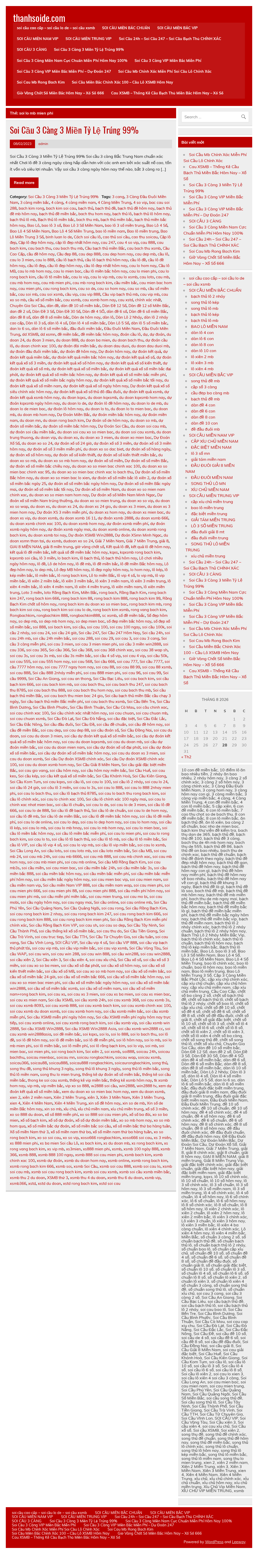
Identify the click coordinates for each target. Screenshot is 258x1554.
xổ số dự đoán (60, 1120)
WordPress (214, 1542)
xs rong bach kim (147, 1143)
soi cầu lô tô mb (105, 839)
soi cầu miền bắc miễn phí (106, 873)
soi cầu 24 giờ (64, 632)
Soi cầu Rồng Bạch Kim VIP (53, 925)
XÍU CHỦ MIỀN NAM (210, 489)
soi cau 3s (19, 655)
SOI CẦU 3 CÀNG (32, 49)
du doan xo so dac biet (103, 449)
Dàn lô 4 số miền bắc (87, 323)
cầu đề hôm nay (41, 254)
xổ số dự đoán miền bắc (96, 1120)
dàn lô (108, 317)
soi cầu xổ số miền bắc (144, 971)
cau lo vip (79, 277)
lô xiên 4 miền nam (56, 586)
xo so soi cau (49, 1137)
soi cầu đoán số (105, 730)
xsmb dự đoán (49, 1160)
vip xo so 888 (77, 1085)
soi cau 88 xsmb (156, 667)
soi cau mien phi (148, 885)
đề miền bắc (68, 334)
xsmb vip (152, 1177)
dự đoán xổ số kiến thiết (74, 454)
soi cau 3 (123, 638)
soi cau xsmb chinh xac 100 (146, 1005)
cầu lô (163, 254)
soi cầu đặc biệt (121, 718)
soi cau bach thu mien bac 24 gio (73, 695)
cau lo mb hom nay (34, 271)
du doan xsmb (44, 518)
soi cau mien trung (105, 896)
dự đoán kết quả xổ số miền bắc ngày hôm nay (51, 380)
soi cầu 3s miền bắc (74, 655)
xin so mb (52, 1109)
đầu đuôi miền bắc (86, 328)
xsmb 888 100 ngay (55, 1154)
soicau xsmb (149, 1057)
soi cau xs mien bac (152, 994)
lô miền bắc (45, 575)
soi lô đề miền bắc (65, 1040)
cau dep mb (145, 254)
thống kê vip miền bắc (89, 1080)
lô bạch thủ (89, 558)
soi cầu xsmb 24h (90, 1000)
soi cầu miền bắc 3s (134, 867)
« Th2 (186, 756)
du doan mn (30, 420)
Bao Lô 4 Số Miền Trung (72, 231)
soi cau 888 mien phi (101, 672)
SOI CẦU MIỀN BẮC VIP (177, 28)
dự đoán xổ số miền (105, 460)
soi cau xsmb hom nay (81, 1011)
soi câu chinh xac (151, 707)
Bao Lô (33, 225)
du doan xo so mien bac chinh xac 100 (106, 466)
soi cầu (78, 627)
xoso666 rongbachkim (100, 1137)
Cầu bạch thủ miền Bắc (105, 248)
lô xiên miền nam (127, 586)
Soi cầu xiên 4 (75, 959)
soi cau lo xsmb (151, 845)
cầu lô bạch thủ (69, 259)
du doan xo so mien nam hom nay (59, 494)
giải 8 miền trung (58, 546)
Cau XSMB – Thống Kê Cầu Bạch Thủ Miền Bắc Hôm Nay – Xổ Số (167, 93)
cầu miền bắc (125, 282)
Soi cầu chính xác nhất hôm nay (79, 713)
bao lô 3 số (51, 225)
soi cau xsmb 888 (61, 1005)
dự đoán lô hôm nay (65, 408)
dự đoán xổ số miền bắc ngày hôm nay (82, 483)
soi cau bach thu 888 (46, 690)
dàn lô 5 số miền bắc (149, 323)
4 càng (57, 202)
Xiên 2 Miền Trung (69, 1097)
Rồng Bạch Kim (132, 592)
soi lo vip (135, 1045)
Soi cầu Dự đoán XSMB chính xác (74, 758)
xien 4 (15, 1103)
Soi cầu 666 (104, 661)
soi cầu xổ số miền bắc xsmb (52, 988)
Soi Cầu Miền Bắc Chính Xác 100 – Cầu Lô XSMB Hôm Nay (122, 82)
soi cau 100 (97, 627)
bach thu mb (87, 219)
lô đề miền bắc (105, 563)
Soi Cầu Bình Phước (50, 707)
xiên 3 (92, 1097)
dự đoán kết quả (146, 351)
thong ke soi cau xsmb (48, 1080)
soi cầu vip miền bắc (77, 948)
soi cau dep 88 (76, 730)
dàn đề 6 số (117, 311)
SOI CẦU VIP (66, 942)
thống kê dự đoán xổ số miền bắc (111, 1074)
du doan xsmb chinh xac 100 (35, 523)
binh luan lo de (59, 237)
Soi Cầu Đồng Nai (136, 730)
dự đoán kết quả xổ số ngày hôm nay (95, 386)
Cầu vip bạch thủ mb (120, 294)
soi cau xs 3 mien (82, 994)
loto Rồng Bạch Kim (61, 592)
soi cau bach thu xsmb (105, 701)
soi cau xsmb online (36, 1022)
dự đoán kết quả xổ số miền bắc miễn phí (130, 374)
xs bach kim (90, 1143)
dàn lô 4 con (202, 332)
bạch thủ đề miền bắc (57, 213)
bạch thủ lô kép (205, 314)
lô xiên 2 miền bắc (43, 581)
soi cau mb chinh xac (131, 856)
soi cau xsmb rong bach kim (81, 1022)
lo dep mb (43, 569)
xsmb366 (18, 1183)
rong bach (108, 592)
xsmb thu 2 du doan (27, 1177)
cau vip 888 (90, 294)
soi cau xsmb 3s (155, 1000)
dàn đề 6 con (203, 410)
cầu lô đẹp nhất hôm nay (105, 265)
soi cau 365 (36, 650)
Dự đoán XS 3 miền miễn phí (62, 512)
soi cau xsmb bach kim (99, 1005)
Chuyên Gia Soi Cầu (27, 305)
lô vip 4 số (126, 575)
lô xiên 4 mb (202, 368)
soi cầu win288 (124, 954)
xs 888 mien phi (24, 1143)
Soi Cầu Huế (139, 770)
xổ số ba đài (139, 1114)
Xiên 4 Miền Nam (37, 1103)
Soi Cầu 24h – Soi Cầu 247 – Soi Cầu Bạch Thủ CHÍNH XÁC (170, 38)
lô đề (41, 563)
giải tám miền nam (208, 459)
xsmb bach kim (137, 1154)
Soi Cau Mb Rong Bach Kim (41, 82)
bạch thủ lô (122, 213)
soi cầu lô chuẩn (69, 804)
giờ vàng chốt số (89, 546)
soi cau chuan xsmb (27, 718)
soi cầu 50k (157, 655)
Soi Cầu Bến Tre (141, 701)
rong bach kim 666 (42, 598)
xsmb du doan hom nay (85, 1160)
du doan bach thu (127, 340)
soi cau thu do (109, 931)
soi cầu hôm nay (64, 770)
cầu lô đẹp (36, 265)
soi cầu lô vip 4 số (45, 845)
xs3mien (73, 1149)
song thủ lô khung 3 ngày (97, 1068)
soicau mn (65, 1057)
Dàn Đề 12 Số (114, 305)
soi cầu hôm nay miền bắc (103, 770)
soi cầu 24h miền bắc (51, 638)
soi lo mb (152, 1040)
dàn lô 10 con (203, 350)
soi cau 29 (104, 638)
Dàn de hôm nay (86, 317)
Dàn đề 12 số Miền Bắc (148, 305)
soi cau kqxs (54, 781)
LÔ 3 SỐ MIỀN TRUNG (212, 525)
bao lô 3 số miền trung (124, 225)
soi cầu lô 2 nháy (128, 781)
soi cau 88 (105, 667)
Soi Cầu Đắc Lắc (151, 718)
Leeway (238, 1542)
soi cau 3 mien (60, 644)
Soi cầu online (106, 902)
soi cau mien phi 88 (59, 890)
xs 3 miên (162, 1137)
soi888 (128, 1051)
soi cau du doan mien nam (61, 747)
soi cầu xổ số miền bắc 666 (81, 976)
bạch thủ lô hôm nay (152, 213)
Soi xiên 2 (93, 1051)
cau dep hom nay (118, 254)
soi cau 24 (40, 632)
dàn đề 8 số (20, 317)
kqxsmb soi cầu (23, 558)
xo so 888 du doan (26, 1114)
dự (145, 334)
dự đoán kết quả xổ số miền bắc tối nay (128, 380)
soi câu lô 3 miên (56, 787)
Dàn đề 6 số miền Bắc (148, 311)
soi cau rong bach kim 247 (87, 914)
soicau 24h (146, 1051)
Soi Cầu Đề (84, 724)
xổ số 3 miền (156, 1109)
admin (43, 143)
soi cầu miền (33, 867)
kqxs (114, 552)
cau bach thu (39, 248)
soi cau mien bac (61, 867)
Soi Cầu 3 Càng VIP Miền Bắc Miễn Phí (168, 60)
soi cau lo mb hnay (65, 827)
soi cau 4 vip (134, 655)
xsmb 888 (27, 1154)
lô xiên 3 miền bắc (77, 581)
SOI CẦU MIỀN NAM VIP (37, 38)
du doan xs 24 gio (95, 506)
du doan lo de (74, 403)
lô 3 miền (47, 558)
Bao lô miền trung (142, 231)
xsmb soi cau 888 (115, 1166)
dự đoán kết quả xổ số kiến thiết (133, 363)
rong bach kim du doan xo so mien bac (92, 604)
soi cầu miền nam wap (112, 885)
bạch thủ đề (105, 208)
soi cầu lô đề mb (24, 816)
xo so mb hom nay (135, 1120)
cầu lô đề (138, 259)
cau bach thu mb (68, 248)
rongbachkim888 (85, 615)
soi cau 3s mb (42, 655)
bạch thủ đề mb (205, 398)
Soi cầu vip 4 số (93, 942)
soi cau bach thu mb (133, 690)
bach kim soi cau (61, 208)
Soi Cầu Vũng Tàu (144, 948)
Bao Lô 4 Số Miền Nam (30, 231)
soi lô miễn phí (75, 1045)
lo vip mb (145, 575)
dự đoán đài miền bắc (77, 346)
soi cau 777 (127, 661)
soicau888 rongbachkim (91, 1062)
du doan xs (40, 506)
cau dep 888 (90, 254)
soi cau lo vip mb (78, 845)
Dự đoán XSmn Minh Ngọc (138, 535)
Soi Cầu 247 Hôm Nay (120, 632)
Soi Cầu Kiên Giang (149, 776)
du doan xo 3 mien (96, 437)
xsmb (116, 1149)
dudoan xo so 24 (78, 541)
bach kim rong (31, 208)
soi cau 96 (131, 672)
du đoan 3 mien (40, 340)
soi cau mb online (80, 862)
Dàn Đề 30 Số (68, 311)
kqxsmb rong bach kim (140, 552)
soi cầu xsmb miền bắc (123, 1011)
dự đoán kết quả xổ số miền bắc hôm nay (56, 374)
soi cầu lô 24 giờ (24, 787)
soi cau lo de (97, 804)
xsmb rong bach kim (149, 1160)
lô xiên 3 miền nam (111, 581)
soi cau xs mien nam (28, 1000)
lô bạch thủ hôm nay (119, 558)
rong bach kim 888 (110, 598)
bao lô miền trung (207, 507)
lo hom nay (140, 569)
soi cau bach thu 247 (124, 684)
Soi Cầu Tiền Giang (140, 931)
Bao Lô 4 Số (156, 225)
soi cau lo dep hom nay (100, 822)
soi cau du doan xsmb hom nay (46, 764)
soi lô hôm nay (129, 1040)
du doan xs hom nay (107, 512)
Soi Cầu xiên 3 (48, 959)
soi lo (104, 1034)
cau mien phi (29, 288)
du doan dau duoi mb (150, 346)
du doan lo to (97, 408)
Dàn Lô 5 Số (118, 323)
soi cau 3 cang (146, 638)
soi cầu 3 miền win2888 (140, 644)
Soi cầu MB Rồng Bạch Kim (122, 862)
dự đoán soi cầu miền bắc (32, 432)
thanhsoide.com (39, 18)
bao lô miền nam (110, 231)
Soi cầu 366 (59, 650)
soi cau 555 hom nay (51, 661)
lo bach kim (67, 558)
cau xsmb (71, 299)
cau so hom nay (111, 288)
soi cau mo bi (135, 896)
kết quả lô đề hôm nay (150, 546)
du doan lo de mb (146, 403)
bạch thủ (85, 208)
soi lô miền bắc (47, 1045)
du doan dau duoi (113, 346)
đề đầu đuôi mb (205, 429)
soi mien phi (38, 1051)
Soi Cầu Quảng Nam (44, 908)
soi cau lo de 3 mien (128, 804)
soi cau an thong (76, 678)
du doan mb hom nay (36, 414)
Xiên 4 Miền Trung (70, 1103)
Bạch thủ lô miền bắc (56, 219)
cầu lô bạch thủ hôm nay (106, 259)
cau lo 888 (45, 259)
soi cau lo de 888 (34, 810)
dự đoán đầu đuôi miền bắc (34, 351)
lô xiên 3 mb (202, 362)
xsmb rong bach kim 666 (32, 1166)
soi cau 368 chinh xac (113, 650)
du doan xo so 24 (37, 443)
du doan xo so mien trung (97, 500)
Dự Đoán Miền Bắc (73, 414)
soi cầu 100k (153, 627)
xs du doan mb (116, 1143)
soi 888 (39, 627)
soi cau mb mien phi (45, 862)
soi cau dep (51, 730)
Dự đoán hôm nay (114, 351)
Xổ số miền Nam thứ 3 (29, 1131)
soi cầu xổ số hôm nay (120, 965)
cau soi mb (28, 294)
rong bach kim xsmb (111, 609)
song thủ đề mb (205, 380)
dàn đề (53, 305)
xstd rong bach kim (80, 1183)
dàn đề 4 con (203, 404)
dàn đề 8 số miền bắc (51, 317)
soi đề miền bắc (67, 1034)
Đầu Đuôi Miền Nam (122, 328)
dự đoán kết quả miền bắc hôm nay (83, 357)
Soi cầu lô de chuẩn (108, 810)
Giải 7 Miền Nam (109, 541)
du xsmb (53, 541)
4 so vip (140, 202)
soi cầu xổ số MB (59, 971)
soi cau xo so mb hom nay (99, 971)
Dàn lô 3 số (36, 323)
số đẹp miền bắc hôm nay (129, 621)
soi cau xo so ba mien (39, 965)
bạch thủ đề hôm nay (136, 208)
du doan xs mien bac (145, 512)
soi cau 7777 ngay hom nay (69, 667)
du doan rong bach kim (63, 420)
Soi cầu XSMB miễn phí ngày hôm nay (60, 1017)
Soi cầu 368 (82, 650)
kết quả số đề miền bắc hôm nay (79, 552)
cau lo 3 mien (22, 259)
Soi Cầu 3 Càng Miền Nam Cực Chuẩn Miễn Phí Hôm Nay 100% (72, 60)
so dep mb (27, 621)
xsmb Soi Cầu (86, 1166)
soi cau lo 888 (110, 787)
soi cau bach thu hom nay (90, 690)
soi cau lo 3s (84, 787)
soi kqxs (90, 1034)
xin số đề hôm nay (104, 1103)
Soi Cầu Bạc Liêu (107, 678)
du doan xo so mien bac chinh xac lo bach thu (92, 472)
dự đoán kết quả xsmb (142, 391)
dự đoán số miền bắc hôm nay (69, 426)
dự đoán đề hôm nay (78, 351)
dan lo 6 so (19, 328)
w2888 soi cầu (104, 1085)
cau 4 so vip (128, 242)
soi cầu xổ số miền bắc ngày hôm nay (95, 982)
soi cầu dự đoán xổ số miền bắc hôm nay (74, 753)
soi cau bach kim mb (54, 684)
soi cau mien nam (145, 879)
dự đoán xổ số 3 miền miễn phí (54, 449)
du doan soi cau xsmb (134, 432)
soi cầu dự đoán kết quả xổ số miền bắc (99, 736)
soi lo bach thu (143, 1034)
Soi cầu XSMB (60, 1000)
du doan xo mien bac (133, 437)
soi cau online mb (136, 902)
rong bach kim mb (145, 604)
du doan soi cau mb (148, 426)
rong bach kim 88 (76, 598)
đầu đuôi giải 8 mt (207, 531)
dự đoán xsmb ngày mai (69, 529)
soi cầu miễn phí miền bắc (64, 896)
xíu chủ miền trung (127, 1109)
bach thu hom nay (94, 213)
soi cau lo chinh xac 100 (62, 799)
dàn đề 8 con (203, 417)
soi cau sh (88, 925)
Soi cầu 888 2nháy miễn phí (57, 672)
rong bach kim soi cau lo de (66, 609)
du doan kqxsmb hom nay (142, 397)
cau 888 (148, 242)
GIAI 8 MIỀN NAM (25, 546)
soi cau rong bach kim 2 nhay (36, 914)
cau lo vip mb (102, 277)
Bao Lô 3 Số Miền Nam (83, 225)
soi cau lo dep (66, 822)
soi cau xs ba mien (116, 994)
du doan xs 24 (64, 506)
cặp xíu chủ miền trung (212, 501)
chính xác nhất (148, 299)
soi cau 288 (82, 638)
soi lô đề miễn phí (98, 1040)
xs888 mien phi (96, 1149)
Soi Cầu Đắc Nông (26, 724)
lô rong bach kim (72, 575)
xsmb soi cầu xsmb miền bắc (144, 1171)
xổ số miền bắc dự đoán (48, 1126)
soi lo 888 (119, 1034)
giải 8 (164, 541)
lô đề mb (83, 563)
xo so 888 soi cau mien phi (103, 1114)
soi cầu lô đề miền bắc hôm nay (110, 816)
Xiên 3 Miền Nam (115, 1097)
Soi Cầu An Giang (43, 678)
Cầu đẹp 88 (67, 254)
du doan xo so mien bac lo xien (62, 477)
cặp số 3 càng (204, 386)
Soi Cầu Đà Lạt (60, 718)
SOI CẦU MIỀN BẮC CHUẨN (126, 28)
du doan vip (45, 437)
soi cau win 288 (65, 954)
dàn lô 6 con (202, 338)
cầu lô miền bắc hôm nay (105, 271)
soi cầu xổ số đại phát (80, 965)
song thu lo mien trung (60, 1074)
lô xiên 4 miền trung (92, 586)
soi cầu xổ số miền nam (100, 988)
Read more (24, 182)
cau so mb (136, 288)
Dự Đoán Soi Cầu (113, 426)
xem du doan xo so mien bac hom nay (95, 1091)
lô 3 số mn (200, 453)
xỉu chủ (69, 1109)
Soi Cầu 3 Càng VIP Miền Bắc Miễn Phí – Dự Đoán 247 (64, 71)
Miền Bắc (89, 592)
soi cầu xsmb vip (122, 1022)
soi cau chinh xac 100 (29, 713)
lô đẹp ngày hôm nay (109, 569)
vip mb (33, 1085)
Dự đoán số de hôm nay (107, 420)
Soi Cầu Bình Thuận (87, 707)
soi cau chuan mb (151, 713)
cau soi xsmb (51, 294)
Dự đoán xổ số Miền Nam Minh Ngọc (123, 494)
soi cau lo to (39, 839)
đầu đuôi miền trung (209, 537)
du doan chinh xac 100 (35, 346)
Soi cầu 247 (89, 632)
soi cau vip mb (45, 948)
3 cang (118, 196)
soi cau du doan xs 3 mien (135, 753)
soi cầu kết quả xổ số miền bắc (67, 776)
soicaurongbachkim (132, 1062)
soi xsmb (112, 1051)
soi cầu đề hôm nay (145, 724)
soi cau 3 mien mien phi (96, 644)
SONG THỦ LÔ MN (208, 483)
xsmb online (118, 1160)
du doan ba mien (95, 340)
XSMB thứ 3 (57, 1177)
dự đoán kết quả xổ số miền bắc (79, 368)
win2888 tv (146, 1085)
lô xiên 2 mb (202, 356)
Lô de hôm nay (61, 563)
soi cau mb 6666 (67, 856)
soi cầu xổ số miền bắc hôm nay (135, 976)
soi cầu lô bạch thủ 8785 (74, 793)
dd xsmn (47, 334)
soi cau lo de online (34, 822)
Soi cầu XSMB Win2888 (42, 1028)
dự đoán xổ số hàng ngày (147, 449)
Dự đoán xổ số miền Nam (97, 489)
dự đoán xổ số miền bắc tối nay (45, 489)
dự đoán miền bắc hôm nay (116, 414)
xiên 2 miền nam (36, 1097)
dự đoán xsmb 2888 (115, 518)
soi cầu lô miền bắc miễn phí (81, 833)
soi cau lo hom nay (140, 822)
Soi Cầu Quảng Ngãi (81, 908)
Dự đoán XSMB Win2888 (90, 535)
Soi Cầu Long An (24, 850)
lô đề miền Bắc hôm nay (141, 563)
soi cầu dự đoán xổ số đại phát (114, 747)
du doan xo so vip (137, 500)
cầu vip (71, 294)
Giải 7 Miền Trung (141, 541)
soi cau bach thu (89, 684)
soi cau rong (112, 908)
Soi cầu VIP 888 (123, 942)
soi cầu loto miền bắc (111, 850)
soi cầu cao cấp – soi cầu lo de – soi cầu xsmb (56, 28)
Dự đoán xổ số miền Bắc (146, 460)
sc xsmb (109, 615)
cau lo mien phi (142, 271)
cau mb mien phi (56, 282)
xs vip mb (55, 1149)
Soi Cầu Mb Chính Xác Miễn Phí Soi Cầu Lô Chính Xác (164, 71)
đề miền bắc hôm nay (99, 334)
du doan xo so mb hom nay (62, 460)
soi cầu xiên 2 (22, 959)
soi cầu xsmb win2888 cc (140, 1028)
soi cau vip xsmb (112, 948)
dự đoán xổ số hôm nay (30, 454)
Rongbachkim (22, 615)
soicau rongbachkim (95, 1057)
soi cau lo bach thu (34, 793)
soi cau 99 (152, 672)
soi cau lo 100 (98, 781)
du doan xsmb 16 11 (77, 518)
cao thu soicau (145, 237)
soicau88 (38, 1062)
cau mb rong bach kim (92, 282)
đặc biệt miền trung (209, 513)
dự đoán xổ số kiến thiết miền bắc (126, 454)
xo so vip (71, 1137)
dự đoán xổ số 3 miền (113, 443)
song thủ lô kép (205, 302)
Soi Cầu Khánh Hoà (113, 776)
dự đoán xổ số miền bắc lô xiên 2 (120, 477)
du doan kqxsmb (102, 397)
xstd (32, 1183)
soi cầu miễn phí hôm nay (140, 890)
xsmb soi (64, 1166)
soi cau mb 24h (36, 856)
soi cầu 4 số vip (107, 655)
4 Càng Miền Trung (114, 202)
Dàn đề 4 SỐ (93, 311)
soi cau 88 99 (128, 667)
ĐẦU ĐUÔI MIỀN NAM (212, 477)
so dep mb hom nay (56, 621)
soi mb (151, 1045)
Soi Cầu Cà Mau (120, 707)
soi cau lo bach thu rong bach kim (128, 793)
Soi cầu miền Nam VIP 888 (66, 885)
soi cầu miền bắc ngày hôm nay (61, 879)
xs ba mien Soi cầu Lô (59, 1143)
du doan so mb (143, 420)
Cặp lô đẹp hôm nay (35, 242)
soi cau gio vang (33, 770)
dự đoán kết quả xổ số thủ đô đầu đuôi (87, 391)
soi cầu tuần (142, 936)
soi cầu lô (75, 781)
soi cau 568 (82, 661)
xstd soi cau (109, 1183)
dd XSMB (30, 334)
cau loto (147, 277)
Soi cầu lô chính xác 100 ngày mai (116, 799)
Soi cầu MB (142, 850)
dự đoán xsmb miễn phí (127, 523)
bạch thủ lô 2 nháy (208, 296)
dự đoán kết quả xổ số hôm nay (75, 363)
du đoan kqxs (74, 397)
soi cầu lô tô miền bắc (140, 839)
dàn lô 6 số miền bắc (49, 328)
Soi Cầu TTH (76, 936)
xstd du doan (49, 1183)
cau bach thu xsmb (144, 248)
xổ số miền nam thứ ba (71, 1131)
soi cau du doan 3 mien (41, 736)
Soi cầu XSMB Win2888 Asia (90, 1028)
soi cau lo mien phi (124, 833)
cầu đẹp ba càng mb (210, 392)
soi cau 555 (20, 661)
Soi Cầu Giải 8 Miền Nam (97, 764)
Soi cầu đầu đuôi (58, 724)
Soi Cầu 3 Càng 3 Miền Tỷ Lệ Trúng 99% (89, 49)
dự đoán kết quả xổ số (135, 357)
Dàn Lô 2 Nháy (129, 317)
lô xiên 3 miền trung (148, 581)
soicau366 (19, 1062)
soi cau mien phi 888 (97, 890)
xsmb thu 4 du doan (87, 1177)
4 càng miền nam (80, 202)
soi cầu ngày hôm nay (40, 902)
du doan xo (68, 437)
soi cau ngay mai (76, 902)
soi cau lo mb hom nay (104, 827)
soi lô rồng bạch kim (107, 1045)
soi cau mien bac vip (109, 879)
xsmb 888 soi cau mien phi (98, 1154)
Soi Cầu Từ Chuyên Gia (109, 936)
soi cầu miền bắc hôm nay (58, 873)
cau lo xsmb (127, 277)
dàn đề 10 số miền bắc (80, 305)
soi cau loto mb (77, 850)
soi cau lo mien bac (143, 827)
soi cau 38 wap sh (151, 650)
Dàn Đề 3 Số (43, 311)
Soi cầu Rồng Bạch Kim (145, 908)
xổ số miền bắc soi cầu (91, 1126)
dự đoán (157, 334)
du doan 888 (67, 340)
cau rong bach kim (59, 288)
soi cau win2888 (155, 954)
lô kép (157, 569)
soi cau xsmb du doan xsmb (34, 1011)
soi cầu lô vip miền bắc (115, 845)
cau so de (86, 288)
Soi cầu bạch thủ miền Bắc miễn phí (52, 701)
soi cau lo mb (34, 827)
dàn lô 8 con (202, 344)
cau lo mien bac (67, 271)
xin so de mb (133, 1103)
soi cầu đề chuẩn (111, 724)
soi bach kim (59, 627)
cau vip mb (149, 294)
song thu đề (20, 1068)
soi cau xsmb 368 (123, 1000)
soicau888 (58, 1062)
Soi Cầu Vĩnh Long (37, 942)
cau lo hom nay (142, 265)
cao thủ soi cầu (116, 237)
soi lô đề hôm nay (31, 1040)
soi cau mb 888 (97, 856)
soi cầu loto (51, 850)
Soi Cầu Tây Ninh (142, 925)
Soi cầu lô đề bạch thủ (70, 810)
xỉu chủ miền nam (93, 1109)
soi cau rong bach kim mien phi (80, 919)
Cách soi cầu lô (87, 237)
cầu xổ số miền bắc (44, 299)
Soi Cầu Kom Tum (25, 781)
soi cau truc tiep (49, 936)
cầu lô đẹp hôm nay (64, 265)
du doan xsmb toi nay (47, 535)
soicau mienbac (40, 1057)
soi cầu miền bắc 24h (96, 867)
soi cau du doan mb (124, 741)
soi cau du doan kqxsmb (83, 741)
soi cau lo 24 (156, 781)
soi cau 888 (20, 672)
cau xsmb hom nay (99, 299)
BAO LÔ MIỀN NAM (209, 326)
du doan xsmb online (111, 529)
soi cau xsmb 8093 (26, 1005)
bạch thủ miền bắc (117, 219)
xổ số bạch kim (33, 1120)
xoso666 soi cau (137, 1137)
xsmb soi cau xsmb (100, 1171)
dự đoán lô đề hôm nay (108, 403)
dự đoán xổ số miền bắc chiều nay (40, 466)
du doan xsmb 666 (151, 518)
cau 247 (108, 242)
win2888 (127, 1085)
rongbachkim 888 (52, 615)
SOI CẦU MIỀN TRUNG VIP (89, 38)
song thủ (159, 1062)
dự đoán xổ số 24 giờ (73, 443)
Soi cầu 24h (152, 632)
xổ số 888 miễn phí (61, 1114)
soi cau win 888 (95, 954)
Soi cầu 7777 (151, 661)
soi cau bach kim (139, 678)
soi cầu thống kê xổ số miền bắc (66, 931)
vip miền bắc (52, 1085)
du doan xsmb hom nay (84, 523)
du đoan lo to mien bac (131, 408)
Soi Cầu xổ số (129, 959)
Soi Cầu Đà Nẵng (90, 718)
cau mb (162, 277)
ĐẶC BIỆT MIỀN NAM (211, 447)
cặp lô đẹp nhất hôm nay (77, 242)
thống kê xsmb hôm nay (131, 1080)
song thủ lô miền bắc (140, 1068)
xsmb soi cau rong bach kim (56, 1171)
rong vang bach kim (148, 609)
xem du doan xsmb (147, 1091)
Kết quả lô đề (117, 546)
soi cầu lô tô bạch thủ (70, 839)
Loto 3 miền (31, 592)
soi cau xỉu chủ (102, 959)
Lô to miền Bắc (102, 575)
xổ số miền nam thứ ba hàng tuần (122, 1131)
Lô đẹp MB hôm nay (71, 569)
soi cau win (38, 954)
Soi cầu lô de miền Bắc (60, 816)
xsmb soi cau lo (146, 1166)
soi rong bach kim (67, 1051)
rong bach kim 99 (145, 598)
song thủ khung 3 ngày (53, 1068)
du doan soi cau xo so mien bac (85, 432)
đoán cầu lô (130, 334)
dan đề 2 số (20, 311)
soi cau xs (56, 994)
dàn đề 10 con (204, 423)
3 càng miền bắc (34, 202)
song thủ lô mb (204, 308)
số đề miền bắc (132, 615)
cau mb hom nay (24, 282)
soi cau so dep (112, 925)
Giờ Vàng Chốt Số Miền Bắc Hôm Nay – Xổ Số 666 (60, 93)
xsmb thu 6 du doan (125, 1177)
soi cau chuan (121, 713)
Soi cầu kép (28, 776)
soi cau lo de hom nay (147, 810)
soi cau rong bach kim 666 (136, 914)
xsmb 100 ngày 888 (140, 1149)
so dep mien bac (90, 621)
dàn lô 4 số (57, 323)
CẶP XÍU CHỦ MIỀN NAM (214, 441)
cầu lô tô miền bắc (53, 277)
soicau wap (125, 1057)
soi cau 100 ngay (125, 627)
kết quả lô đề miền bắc (29, 552)
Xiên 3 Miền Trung (148, 1097)
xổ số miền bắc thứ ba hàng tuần (141, 1126)
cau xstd (125, 299)
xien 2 (15, 1097)
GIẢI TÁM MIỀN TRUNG (213, 519)
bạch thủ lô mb (23, 219)
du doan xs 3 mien (129, 506)
